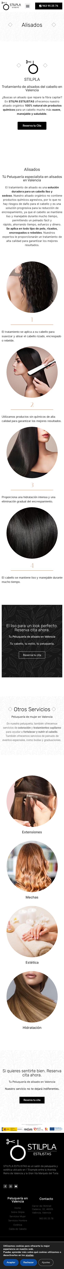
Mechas (32, 897)
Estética (32, 962)
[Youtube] (16, 1186)
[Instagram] (10, 1186)
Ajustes (46, 1262)
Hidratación (32, 1028)
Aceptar (11, 1262)
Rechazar (28, 1262)
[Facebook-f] (5, 1186)
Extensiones (32, 832)
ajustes (29, 1255)
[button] (27, 6)
